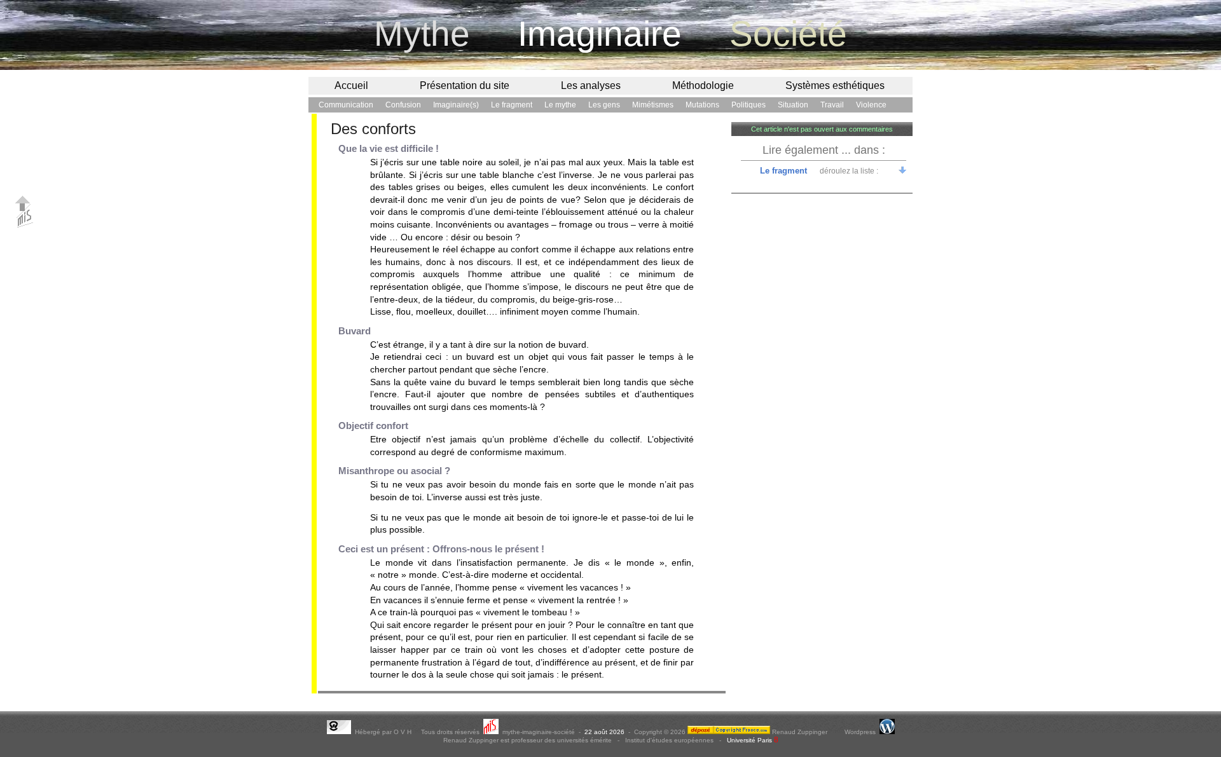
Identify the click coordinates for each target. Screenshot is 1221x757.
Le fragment (511, 104)
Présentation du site (464, 85)
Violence (871, 104)
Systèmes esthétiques (835, 85)
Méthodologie (703, 85)
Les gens (604, 104)
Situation (793, 104)
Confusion (403, 104)
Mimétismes (652, 104)
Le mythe (560, 104)
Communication (346, 104)
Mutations (702, 104)
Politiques (748, 104)
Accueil (351, 85)
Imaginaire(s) (456, 104)
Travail (832, 104)
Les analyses (591, 85)
